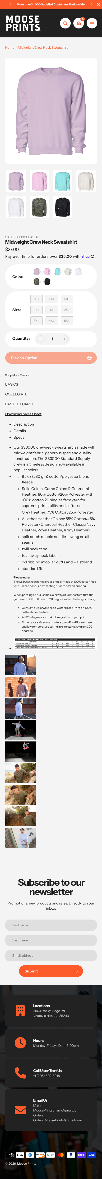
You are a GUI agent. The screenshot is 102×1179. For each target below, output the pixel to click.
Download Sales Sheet (23, 414)
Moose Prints (26, 1163)
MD (67, 299)
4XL (52, 321)
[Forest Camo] (37, 281)
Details (20, 430)
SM (51, 299)
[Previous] (10, 4)
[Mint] (57, 271)
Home (9, 47)
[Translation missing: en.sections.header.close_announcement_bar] (98, 4)
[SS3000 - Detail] (20, 666)
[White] (78, 271)
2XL (67, 310)
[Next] (91, 4)
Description (24, 424)
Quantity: (21, 338)
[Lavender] (37, 271)
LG (37, 310)
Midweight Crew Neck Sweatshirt (43, 47)
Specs (19, 437)
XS (37, 299)
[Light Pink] (47, 271)
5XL (67, 321)
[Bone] (68, 271)
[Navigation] (92, 23)
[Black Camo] (47, 281)
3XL (36, 321)
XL (52, 310)
